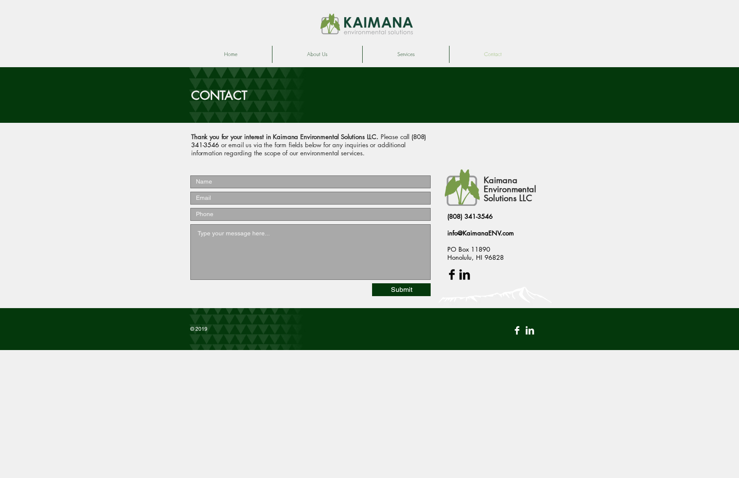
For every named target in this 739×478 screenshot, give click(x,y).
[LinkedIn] (530, 330)
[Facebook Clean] (517, 330)
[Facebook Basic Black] (451, 274)
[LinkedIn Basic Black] (464, 274)
